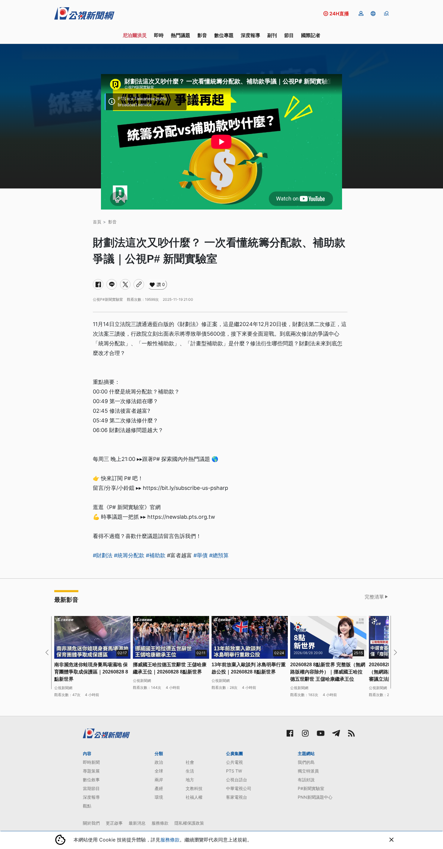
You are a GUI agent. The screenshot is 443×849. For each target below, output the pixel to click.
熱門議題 (180, 35)
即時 (159, 35)
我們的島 (306, 762)
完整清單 (374, 597)
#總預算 (219, 555)
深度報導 (250, 35)
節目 (289, 35)
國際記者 (310, 35)
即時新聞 (91, 762)
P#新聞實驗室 (311, 788)
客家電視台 (236, 797)
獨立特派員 (308, 770)
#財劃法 (102, 555)
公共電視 (234, 762)
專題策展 (91, 770)
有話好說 (306, 779)
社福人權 (194, 797)
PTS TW (234, 770)
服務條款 (160, 823)
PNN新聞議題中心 (315, 797)
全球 (159, 770)
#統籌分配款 (129, 555)
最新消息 (137, 823)
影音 (202, 35)
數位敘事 (91, 779)
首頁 (97, 221)
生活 (190, 770)
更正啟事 (114, 823)
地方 (190, 779)
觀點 (87, 805)
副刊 (272, 35)
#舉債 (200, 555)
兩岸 (159, 779)
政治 (159, 762)
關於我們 (91, 823)
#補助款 (155, 555)
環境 (159, 797)
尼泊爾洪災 (135, 35)
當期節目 (91, 788)
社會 (190, 762)
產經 (159, 788)
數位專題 (224, 35)
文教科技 (194, 788)
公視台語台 (236, 779)
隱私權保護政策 (189, 823)
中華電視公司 (238, 788)
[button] (373, 13)
